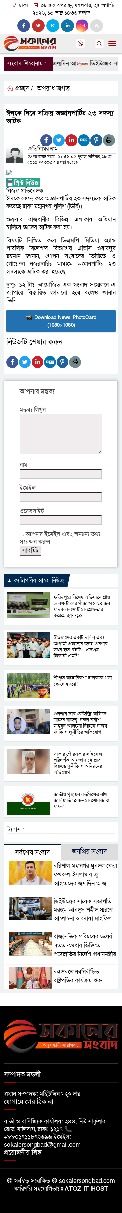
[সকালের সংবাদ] (61, 1036)
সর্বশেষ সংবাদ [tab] (32, 852)
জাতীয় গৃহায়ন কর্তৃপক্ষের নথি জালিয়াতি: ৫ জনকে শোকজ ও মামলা (81, 800)
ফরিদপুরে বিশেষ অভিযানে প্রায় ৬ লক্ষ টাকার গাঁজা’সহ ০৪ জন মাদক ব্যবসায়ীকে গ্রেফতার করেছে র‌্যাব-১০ (82, 606)
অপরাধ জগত (53, 88)
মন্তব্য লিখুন (33, 410)
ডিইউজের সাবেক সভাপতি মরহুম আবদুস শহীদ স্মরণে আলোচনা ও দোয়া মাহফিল (83, 910)
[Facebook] (46, 140)
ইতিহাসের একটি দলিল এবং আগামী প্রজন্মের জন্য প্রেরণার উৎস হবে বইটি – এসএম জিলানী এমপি (80, 646)
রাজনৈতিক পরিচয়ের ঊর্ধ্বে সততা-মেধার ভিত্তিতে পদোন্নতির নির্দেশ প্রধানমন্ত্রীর (85, 945)
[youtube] (82, 25)
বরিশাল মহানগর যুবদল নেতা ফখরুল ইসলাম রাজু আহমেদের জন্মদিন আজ (85, 874)
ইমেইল (28, 488)
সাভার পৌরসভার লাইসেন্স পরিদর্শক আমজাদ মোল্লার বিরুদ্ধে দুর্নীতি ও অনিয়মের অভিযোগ (78, 763)
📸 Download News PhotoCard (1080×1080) (61, 321)
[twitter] (38, 25)
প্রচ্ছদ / (23, 88)
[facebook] (23, 25)
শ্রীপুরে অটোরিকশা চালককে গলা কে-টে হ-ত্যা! (83, 680)
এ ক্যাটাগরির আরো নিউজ (35, 580)
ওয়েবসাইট (32, 511)
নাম (23, 465)
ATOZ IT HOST (86, 1189)
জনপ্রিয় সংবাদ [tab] (89, 851)
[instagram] (52, 25)
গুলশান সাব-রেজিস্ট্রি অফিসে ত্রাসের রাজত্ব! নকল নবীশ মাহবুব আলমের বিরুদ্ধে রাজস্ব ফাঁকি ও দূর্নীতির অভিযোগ (80, 722)
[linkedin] (67, 25)
